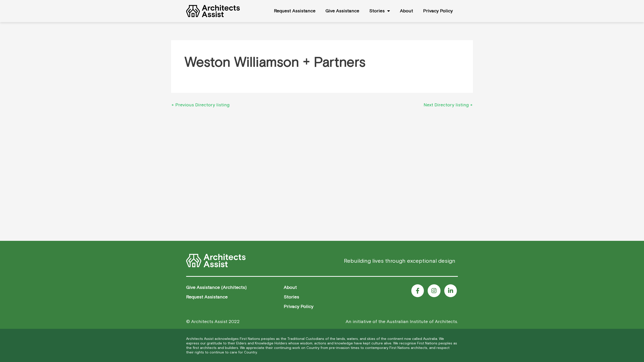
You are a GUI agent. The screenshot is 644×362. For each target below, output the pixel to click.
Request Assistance (294, 10)
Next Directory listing (448, 105)
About (406, 10)
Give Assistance (342, 10)
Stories (377, 10)
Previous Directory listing (200, 105)
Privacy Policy (438, 10)
